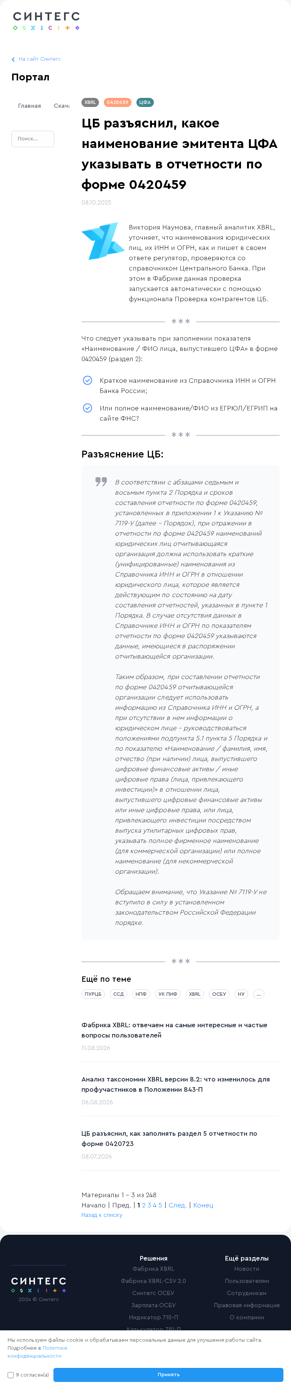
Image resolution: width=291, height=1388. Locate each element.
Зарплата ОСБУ (153, 1305)
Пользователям (247, 1281)
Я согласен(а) (32, 1374)
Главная (29, 106)
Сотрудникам (246, 1293)
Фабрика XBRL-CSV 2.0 (153, 1281)
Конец (203, 1205)
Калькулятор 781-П (154, 1330)
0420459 (117, 102)
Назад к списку (101, 1215)
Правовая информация (247, 1305)
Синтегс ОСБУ (153, 1293)
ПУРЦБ (93, 994)
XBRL (90, 102)
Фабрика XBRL (153, 1269)
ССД (118, 994)
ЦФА (145, 102)
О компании (247, 1317)
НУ (241, 994)
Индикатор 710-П (153, 1317)
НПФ (141, 994)
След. (178, 1205)
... (259, 994)
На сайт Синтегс (40, 59)
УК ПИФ (167, 994)
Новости (246, 1269)
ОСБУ (219, 994)
